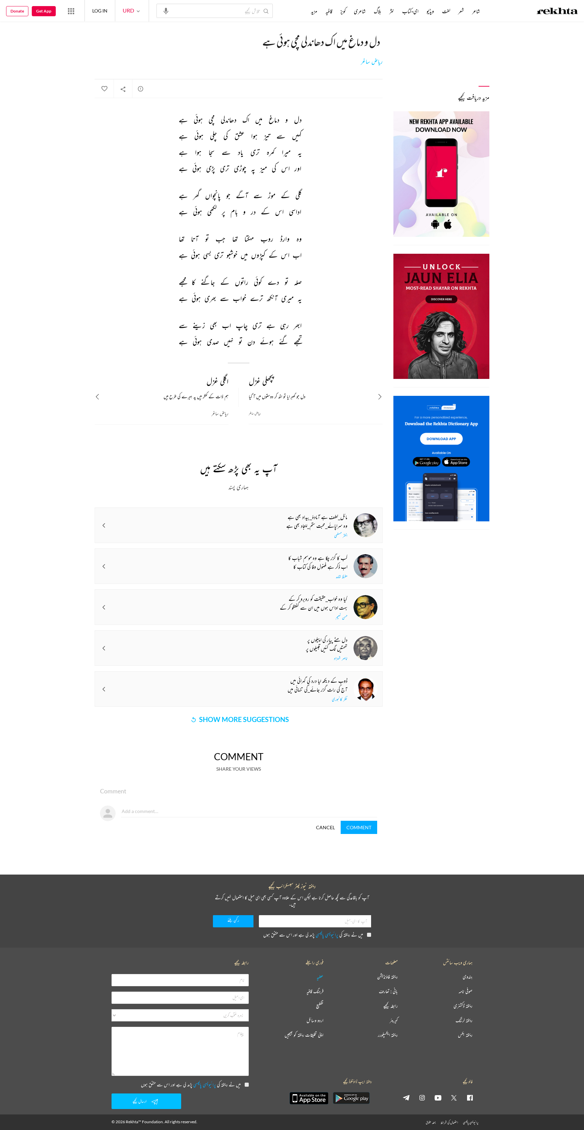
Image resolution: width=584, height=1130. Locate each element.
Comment (358, 827)
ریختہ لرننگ (464, 1020)
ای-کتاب (410, 11)
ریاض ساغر (372, 61)
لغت (446, 11)
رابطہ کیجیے (390, 1006)
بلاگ (377, 11)
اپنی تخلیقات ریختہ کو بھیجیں (304, 1035)
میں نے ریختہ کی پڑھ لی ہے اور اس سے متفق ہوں (313, 934)
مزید (314, 11)
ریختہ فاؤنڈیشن (387, 977)
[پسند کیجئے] (104, 89)
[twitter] (453, 1097)
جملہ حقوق (431, 1122)
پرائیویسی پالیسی (327, 934)
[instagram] (422, 1097)
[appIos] (309, 1098)
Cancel (325, 827)
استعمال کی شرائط (449, 1122)
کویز (343, 11)
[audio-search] (165, 10)
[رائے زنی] (140, 88)
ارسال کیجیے (139, 1101)
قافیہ (328, 11)
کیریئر (394, 1020)
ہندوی (467, 977)
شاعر (476, 11)
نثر (391, 11)
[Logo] (557, 11)
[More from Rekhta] (71, 11)
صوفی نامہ (465, 991)
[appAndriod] (351, 1098)
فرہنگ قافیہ (315, 991)
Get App (43, 11)
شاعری (360, 11)
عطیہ (320, 977)
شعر (461, 11)
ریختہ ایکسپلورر (388, 1035)
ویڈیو (430, 11)
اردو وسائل (315, 1020)
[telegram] (406, 1097)
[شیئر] (123, 89)
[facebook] (469, 1097)
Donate (17, 11)
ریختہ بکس (465, 1035)
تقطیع (319, 1006)
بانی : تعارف (388, 991)
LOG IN (99, 11)
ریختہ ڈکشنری (463, 1006)
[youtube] (438, 1097)
